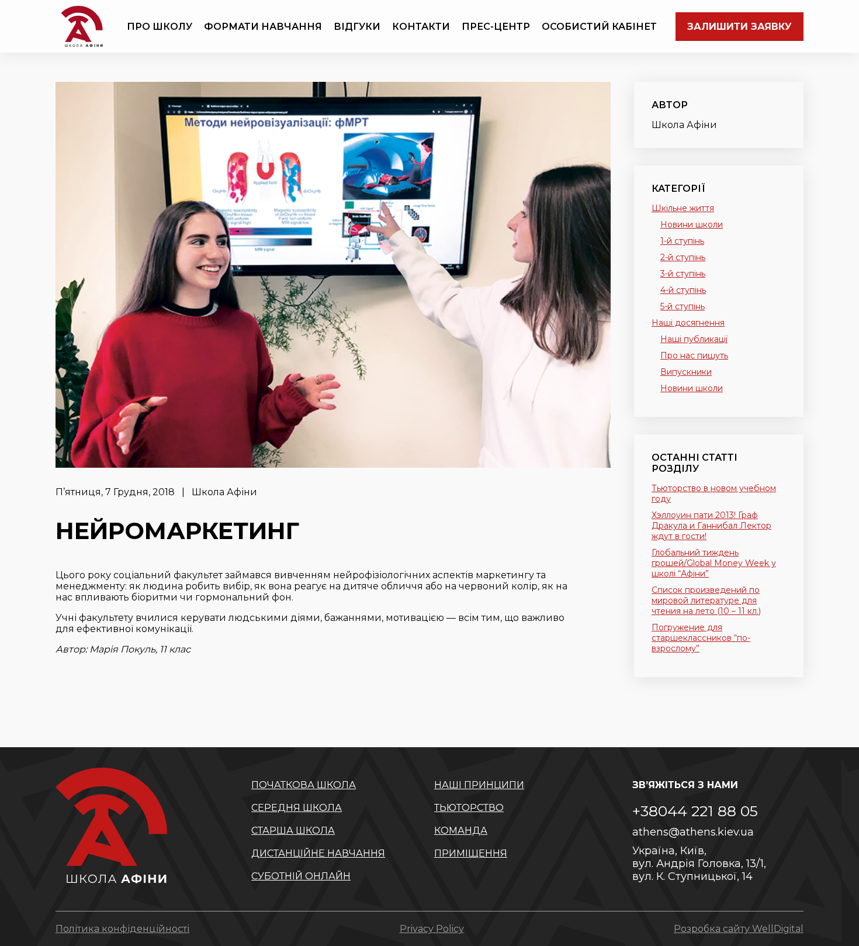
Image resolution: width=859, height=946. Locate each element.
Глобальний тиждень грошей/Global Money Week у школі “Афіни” (714, 563)
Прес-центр (496, 26)
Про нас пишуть (694, 355)
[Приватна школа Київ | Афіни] (82, 26)
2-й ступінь (682, 257)
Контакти (421, 26)
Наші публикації (694, 339)
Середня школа (296, 807)
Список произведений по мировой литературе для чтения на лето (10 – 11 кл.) (706, 600)
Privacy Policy (432, 928)
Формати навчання (263, 26)
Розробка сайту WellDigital (738, 928)
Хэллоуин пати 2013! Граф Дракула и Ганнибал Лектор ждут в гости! (711, 525)
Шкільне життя (683, 208)
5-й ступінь (682, 306)
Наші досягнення (688, 322)
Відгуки (357, 26)
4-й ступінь (683, 290)
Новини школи (691, 224)
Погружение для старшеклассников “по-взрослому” (701, 638)
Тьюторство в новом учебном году (714, 493)
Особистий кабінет (599, 26)
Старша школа (293, 830)
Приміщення (470, 853)
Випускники (686, 372)
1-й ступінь (682, 241)
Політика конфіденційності (122, 928)
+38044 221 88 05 (695, 811)
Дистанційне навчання (318, 853)
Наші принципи (479, 784)
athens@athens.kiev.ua (693, 832)
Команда (460, 830)
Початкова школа (303, 784)
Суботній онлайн (301, 876)
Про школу (159, 26)
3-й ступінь (682, 273)
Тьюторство (469, 807)
